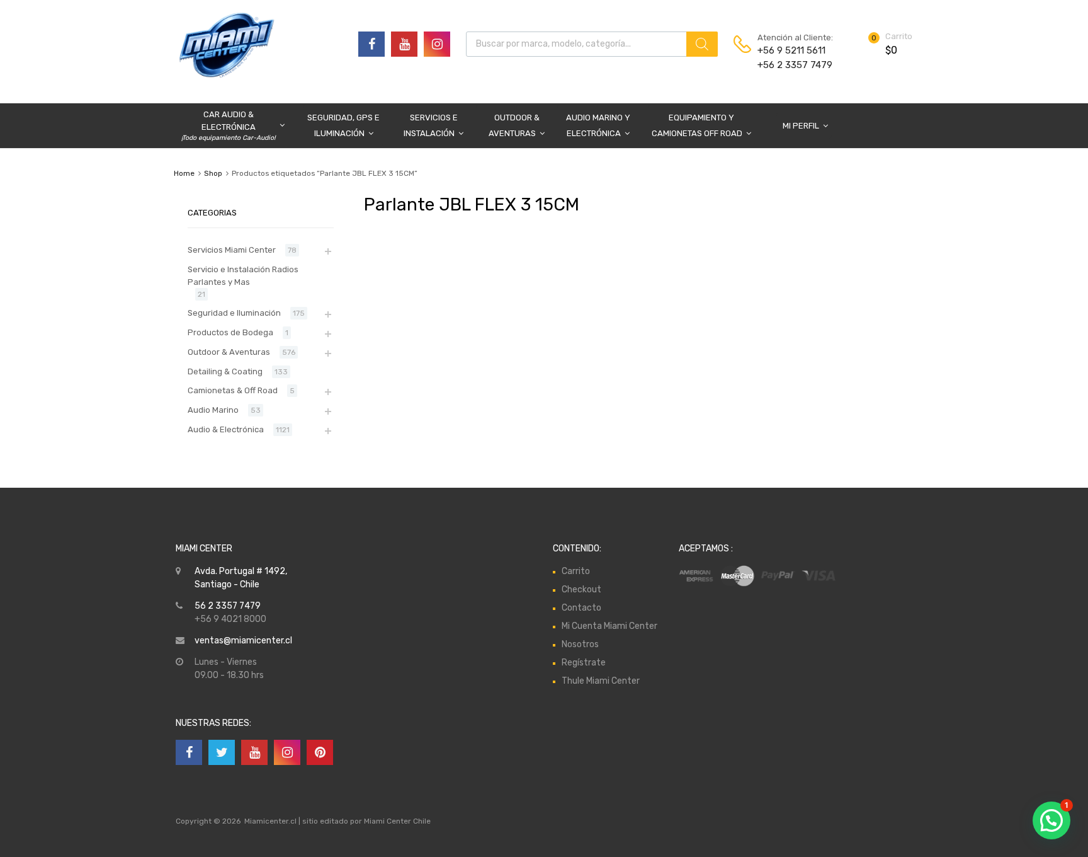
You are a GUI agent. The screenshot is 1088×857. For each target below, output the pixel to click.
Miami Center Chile (397, 821)
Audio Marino (213, 410)
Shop (213, 173)
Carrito (576, 571)
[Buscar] (702, 44)
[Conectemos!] (371, 44)
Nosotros (580, 644)
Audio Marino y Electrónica (598, 125)
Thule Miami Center (601, 681)
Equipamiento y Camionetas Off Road (697, 125)
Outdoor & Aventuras (514, 125)
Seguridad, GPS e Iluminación (343, 125)
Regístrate (584, 662)
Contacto (581, 607)
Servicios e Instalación (431, 125)
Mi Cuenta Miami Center (609, 626)
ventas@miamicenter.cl (243, 640)
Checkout (581, 589)
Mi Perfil (801, 125)
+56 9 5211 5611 (788, 50)
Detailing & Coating (225, 371)
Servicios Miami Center (232, 250)
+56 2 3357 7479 (788, 65)
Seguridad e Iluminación (234, 313)
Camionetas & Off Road (233, 390)
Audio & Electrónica (226, 429)
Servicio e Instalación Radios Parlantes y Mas (243, 276)
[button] (1051, 820)
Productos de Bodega (230, 332)
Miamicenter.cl (270, 821)
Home (184, 173)
